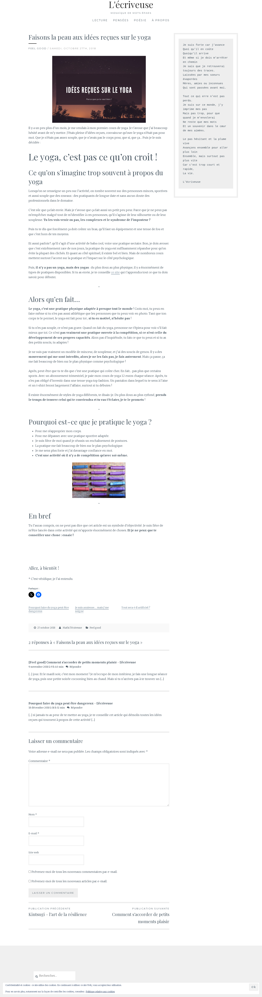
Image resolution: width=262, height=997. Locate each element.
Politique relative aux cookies (100, 991)
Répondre (75, 666)
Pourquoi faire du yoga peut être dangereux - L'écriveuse (71, 703)
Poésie (140, 20)
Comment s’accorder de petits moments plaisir (140, 915)
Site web (34, 852)
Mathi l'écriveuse (72, 627)
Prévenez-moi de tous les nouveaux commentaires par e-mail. (74, 872)
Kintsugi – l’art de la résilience (58, 912)
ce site (115, 272)
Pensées (121, 20)
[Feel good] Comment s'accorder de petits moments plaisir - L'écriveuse (82, 662)
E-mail (34, 833)
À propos (161, 20)
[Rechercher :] (54, 975)
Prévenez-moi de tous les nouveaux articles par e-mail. (69, 881)
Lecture (100, 20)
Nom (33, 814)
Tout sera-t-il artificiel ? (135, 607)
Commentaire (39, 761)
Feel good (38, 48)
